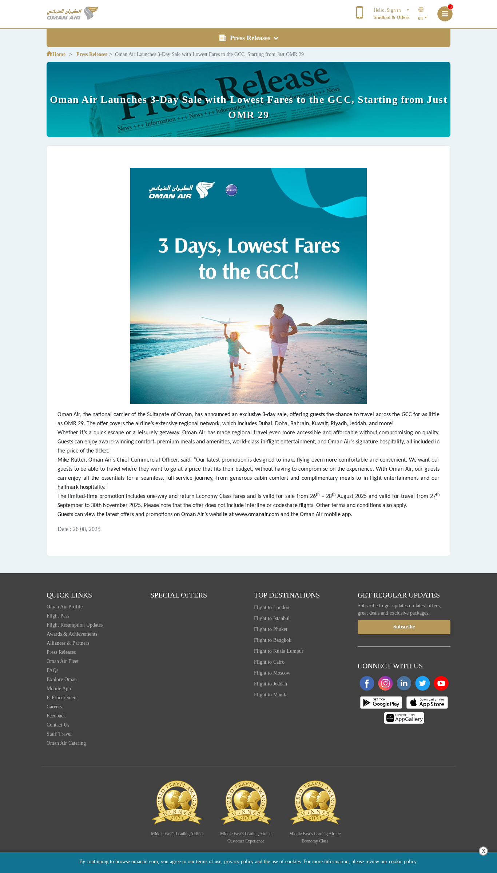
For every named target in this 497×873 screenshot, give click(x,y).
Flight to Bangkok (272, 640)
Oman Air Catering (66, 743)
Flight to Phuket (270, 629)
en (420, 18)
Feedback (56, 716)
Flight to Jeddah (270, 684)
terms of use (208, 861)
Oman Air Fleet (63, 661)
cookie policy (402, 861)
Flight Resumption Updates (75, 625)
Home (58, 54)
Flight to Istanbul (272, 618)
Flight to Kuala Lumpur (278, 651)
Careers (54, 706)
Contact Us (58, 725)
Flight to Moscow (272, 673)
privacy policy (239, 861)
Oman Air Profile (65, 607)
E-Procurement (62, 697)
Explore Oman (62, 679)
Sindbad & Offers (391, 17)
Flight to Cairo (269, 662)
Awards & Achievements (72, 634)
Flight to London (271, 607)
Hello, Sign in (389, 10)
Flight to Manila (270, 694)
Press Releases (251, 37)
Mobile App (59, 688)
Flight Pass (58, 616)
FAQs (52, 670)
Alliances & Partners (68, 643)
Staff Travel (59, 734)
